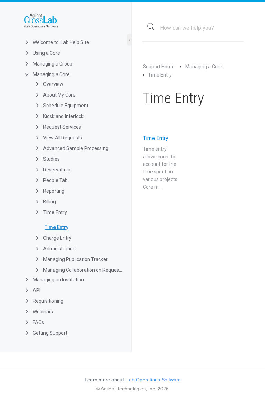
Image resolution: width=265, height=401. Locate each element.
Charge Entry (56, 238)
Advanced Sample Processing (75, 148)
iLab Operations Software (153, 379)
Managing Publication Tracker (75, 259)
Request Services (61, 127)
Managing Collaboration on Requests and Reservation (82, 270)
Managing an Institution (58, 279)
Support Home (159, 66)
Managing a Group (52, 64)
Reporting (53, 191)
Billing (49, 201)
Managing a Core (51, 74)
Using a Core (46, 53)
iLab (71, 20)
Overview (52, 84)
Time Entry (54, 212)
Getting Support (49, 333)
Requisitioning (47, 301)
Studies (51, 159)
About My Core (59, 95)
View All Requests (62, 137)
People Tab (55, 180)
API (36, 290)
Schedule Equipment (65, 105)
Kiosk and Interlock (63, 116)
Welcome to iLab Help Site (60, 42)
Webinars (42, 311)
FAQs (38, 322)
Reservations (57, 169)
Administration (59, 248)
